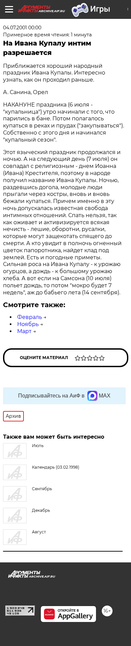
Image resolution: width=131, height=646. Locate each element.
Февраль (29, 317)
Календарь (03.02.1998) (55, 467)
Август (39, 531)
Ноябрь (28, 324)
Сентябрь (42, 488)
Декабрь (41, 510)
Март (24, 331)
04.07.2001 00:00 (22, 28)
